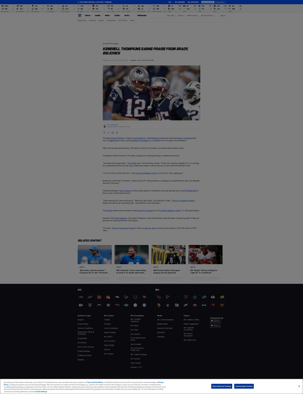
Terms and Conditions (95, 382)
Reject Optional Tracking (222, 386)
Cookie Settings (41, 391)
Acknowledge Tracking (244, 386)
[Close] (299, 386)
